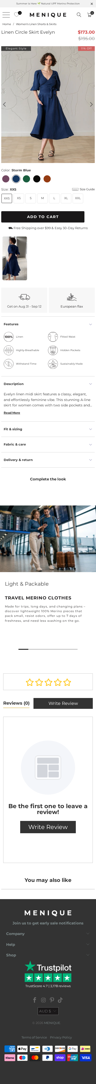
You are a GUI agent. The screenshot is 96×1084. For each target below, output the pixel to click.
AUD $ (45, 1011)
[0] (15, 15)
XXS (7, 198)
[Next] (91, 104)
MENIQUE (52, 1023)
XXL (78, 198)
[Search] (79, 15)
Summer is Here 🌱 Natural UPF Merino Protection (48, 3)
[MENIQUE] (48, 14)
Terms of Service (34, 1037)
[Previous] (5, 104)
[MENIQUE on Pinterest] (52, 1000)
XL (66, 198)
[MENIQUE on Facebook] (35, 1000)
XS (19, 198)
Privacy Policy (61, 1037)
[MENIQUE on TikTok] (60, 1000)
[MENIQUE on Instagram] (43, 1000)
